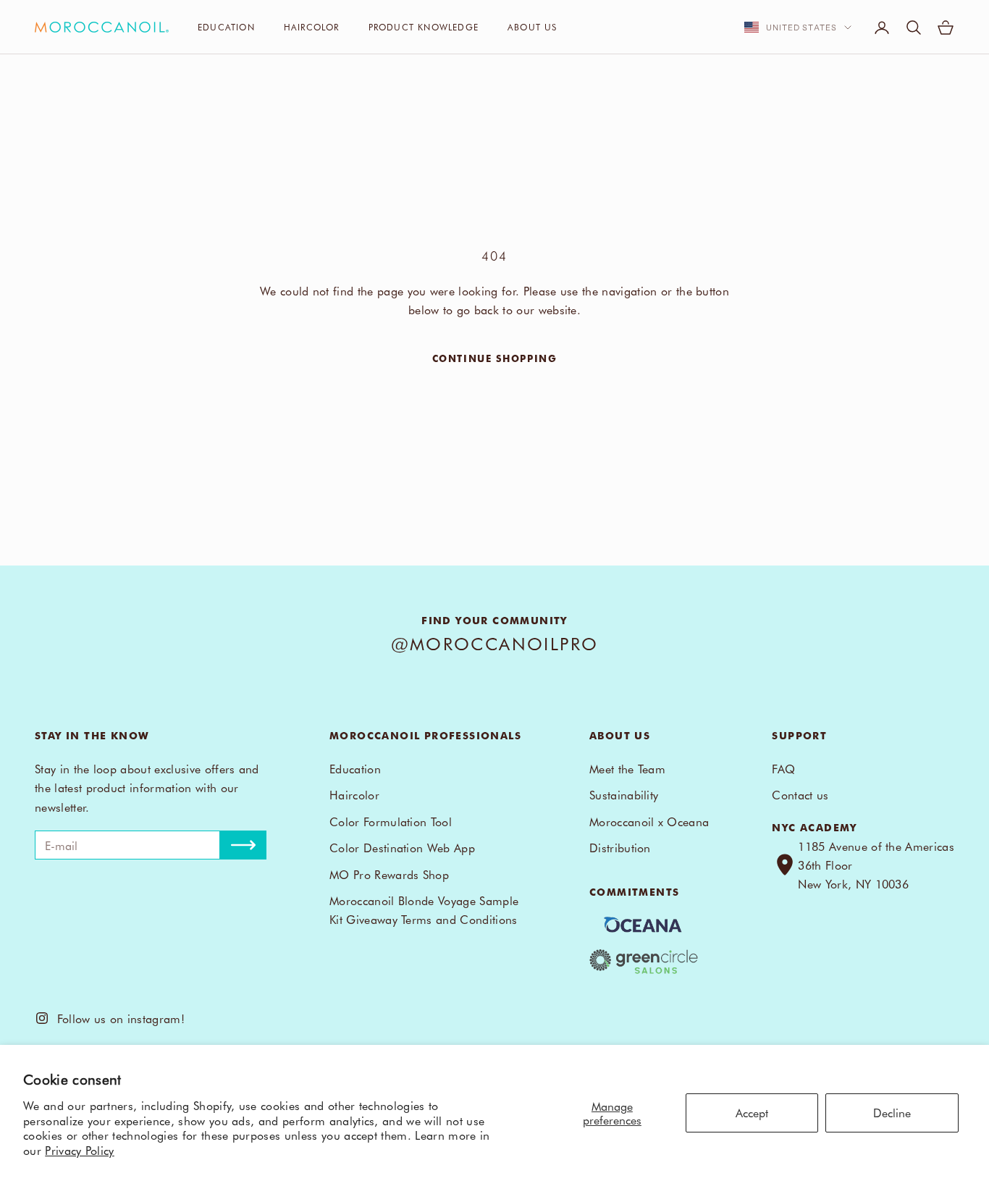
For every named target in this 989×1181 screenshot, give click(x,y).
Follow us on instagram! (117, 1018)
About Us (532, 27)
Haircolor (312, 27)
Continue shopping (494, 358)
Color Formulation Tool (390, 821)
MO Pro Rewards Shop (389, 874)
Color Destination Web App (402, 847)
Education (226, 27)
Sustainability (623, 794)
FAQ (783, 768)
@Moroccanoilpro (495, 643)
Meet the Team (627, 768)
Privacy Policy (79, 1150)
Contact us (800, 794)
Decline (892, 1112)
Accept (752, 1112)
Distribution (620, 847)
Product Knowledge (424, 27)
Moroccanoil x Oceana (649, 821)
